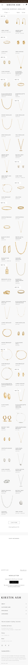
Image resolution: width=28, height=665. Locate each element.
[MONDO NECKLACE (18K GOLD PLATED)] (7, 106)
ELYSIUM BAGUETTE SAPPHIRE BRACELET (6, 384)
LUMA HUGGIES (5, 71)
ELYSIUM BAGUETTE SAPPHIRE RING (21, 302)
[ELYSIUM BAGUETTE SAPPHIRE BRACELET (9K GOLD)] (7, 375)
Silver (23, 12)
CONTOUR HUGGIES (6, 448)
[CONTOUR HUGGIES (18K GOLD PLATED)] (7, 439)
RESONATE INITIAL (6, 279)
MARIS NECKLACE (20, 322)
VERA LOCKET (5, 30)
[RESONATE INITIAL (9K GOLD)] (7, 270)
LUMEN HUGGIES (20, 383)
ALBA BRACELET (5, 363)
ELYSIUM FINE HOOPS (5, 259)
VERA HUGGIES (19, 51)
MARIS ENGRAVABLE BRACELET (21, 428)
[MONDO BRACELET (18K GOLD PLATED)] (7, 333)
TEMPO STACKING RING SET (6, 302)
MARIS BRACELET (6, 197)
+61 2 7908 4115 (5, 635)
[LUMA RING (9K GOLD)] (7, 42)
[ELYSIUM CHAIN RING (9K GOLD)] (7, 228)
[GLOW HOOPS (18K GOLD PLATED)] (7, 396)
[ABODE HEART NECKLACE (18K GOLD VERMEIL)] (7, 146)
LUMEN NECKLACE (6, 322)
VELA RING (18, 197)
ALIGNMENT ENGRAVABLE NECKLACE (19, 73)
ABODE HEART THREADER (19, 31)
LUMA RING (4, 51)
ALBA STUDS (19, 176)
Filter (6, 12)
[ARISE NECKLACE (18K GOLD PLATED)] (7, 126)
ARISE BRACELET (20, 363)
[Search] (23, 4)
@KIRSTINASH (5, 570)
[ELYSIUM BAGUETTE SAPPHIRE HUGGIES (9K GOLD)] (7, 85)
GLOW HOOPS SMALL (19, 343)
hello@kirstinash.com (6, 641)
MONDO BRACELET (6, 342)
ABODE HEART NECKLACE (5, 155)
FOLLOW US (23, 570)
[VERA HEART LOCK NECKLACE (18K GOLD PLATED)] (7, 167)
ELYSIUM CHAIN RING (5, 238)
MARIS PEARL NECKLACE (19, 449)
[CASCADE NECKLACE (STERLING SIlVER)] (7, 503)
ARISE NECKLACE (6, 135)
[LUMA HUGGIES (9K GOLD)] (7, 62)
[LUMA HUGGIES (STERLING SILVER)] (7, 460)
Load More (14, 522)
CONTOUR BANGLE (6, 217)
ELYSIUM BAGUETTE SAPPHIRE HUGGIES (6, 94)
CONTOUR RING (20, 217)
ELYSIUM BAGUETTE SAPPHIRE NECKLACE (21, 406)
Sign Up (14, 582)
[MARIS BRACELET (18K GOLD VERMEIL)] (7, 188)
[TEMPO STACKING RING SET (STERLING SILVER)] (7, 481)
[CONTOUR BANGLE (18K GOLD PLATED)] (7, 208)
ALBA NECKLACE (20, 115)
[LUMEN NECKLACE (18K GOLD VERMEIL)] (7, 314)
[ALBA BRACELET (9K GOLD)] (7, 355)
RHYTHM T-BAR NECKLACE (19, 155)
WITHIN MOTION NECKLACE (20, 470)
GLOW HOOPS (5, 404)
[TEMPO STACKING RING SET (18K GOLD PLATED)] (7, 292)
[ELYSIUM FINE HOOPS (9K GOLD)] (7, 249)
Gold (18, 12)
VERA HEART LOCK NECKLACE (6, 176)
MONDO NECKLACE (6, 115)
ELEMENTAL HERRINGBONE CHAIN (19, 280)
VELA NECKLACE (20, 135)
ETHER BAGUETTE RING (20, 94)
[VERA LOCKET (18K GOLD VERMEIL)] (7, 21)
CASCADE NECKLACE (18, 259)
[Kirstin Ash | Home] (14, 4)
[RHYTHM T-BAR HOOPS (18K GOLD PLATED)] (7, 418)
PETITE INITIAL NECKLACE (19, 238)
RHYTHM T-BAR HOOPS (5, 428)
